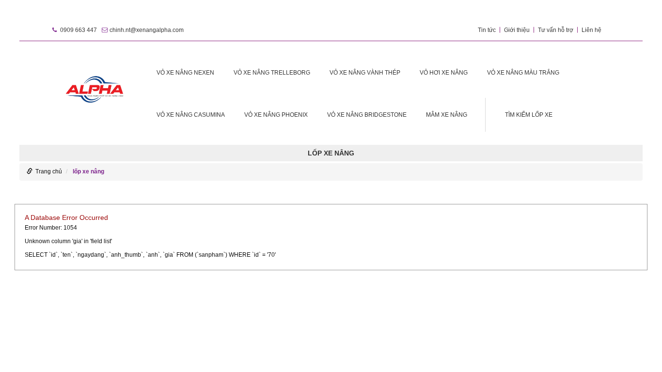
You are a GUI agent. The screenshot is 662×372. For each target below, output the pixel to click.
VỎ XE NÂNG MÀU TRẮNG (523, 72)
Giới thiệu (517, 30)
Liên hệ (591, 30)
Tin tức (487, 30)
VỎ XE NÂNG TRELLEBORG (272, 72)
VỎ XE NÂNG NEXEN (185, 72)
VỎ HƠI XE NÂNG (444, 72)
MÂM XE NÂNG (446, 114)
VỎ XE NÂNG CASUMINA (191, 114)
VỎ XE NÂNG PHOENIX (276, 114)
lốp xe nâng (88, 171)
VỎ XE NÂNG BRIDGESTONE (367, 114)
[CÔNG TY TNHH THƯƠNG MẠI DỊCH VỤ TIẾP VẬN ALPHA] (94, 87)
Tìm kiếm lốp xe (528, 114)
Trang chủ (48, 171)
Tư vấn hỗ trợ (555, 30)
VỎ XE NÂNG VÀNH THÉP (365, 72)
